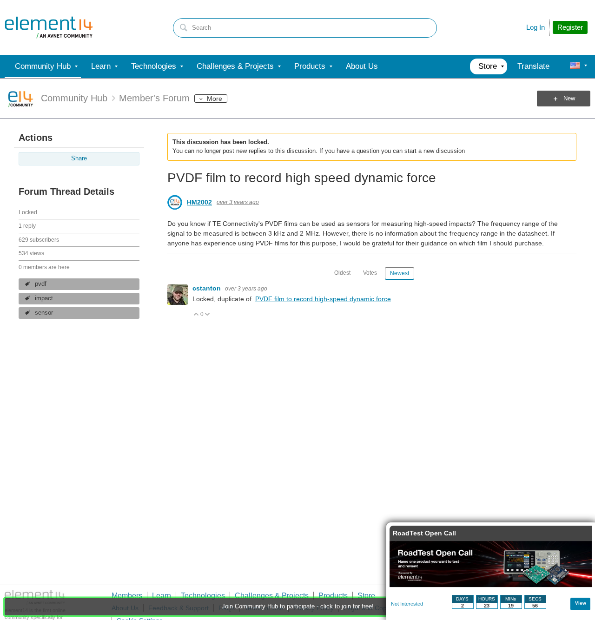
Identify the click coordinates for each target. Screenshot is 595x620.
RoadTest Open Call (424, 533)
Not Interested (407, 604)
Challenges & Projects (272, 596)
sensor (44, 313)
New (569, 98)
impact (44, 298)
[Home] (49, 27)
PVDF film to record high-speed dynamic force (323, 299)
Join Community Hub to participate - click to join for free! (298, 606)
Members (127, 596)
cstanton (207, 288)
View (580, 603)
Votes (370, 273)
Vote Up (196, 315)
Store (366, 596)
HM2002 (199, 202)
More (214, 98)
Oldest (342, 273)
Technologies (203, 596)
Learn (161, 596)
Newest (399, 273)
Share (79, 158)
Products (333, 596)
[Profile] (575, 66)
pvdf (40, 284)
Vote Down (208, 315)
